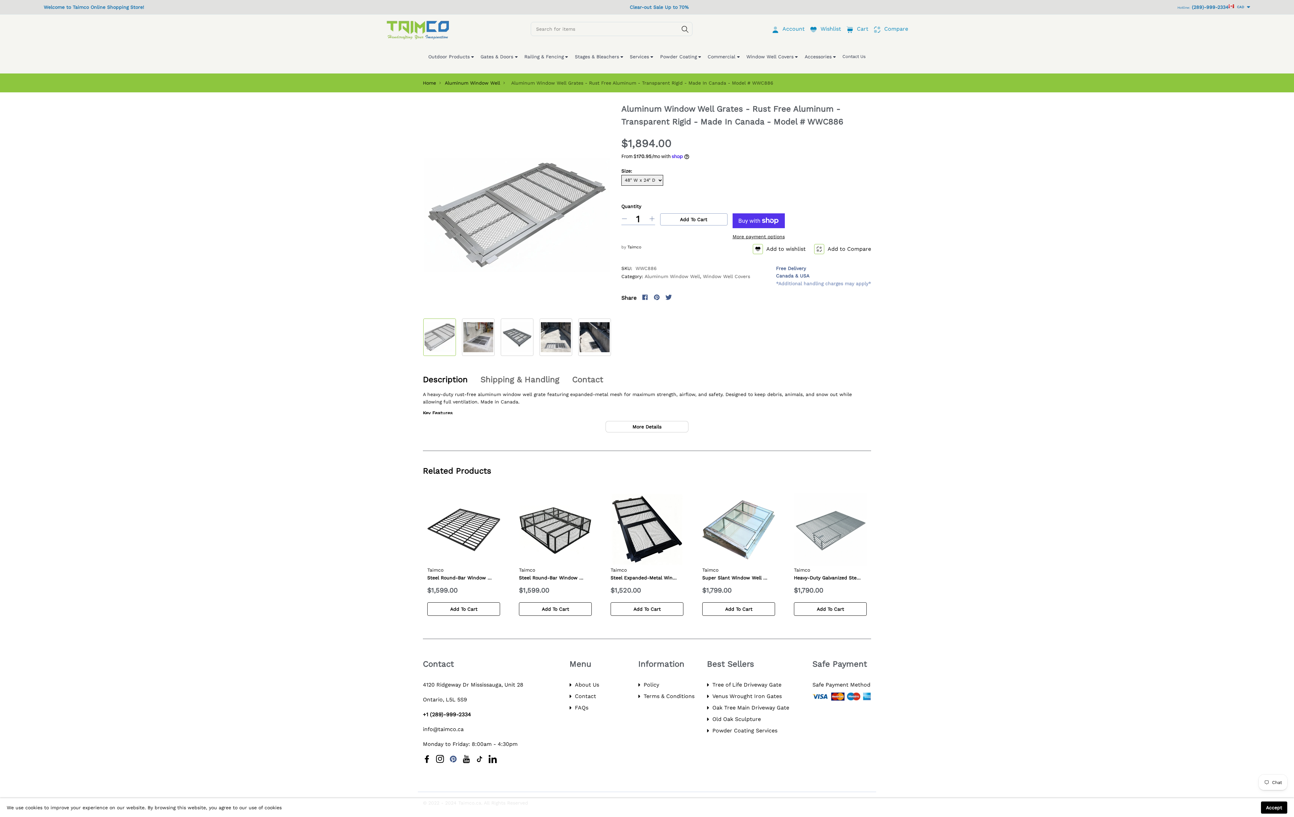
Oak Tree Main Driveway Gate (750, 707)
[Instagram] (680, 297)
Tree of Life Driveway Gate (746, 685)
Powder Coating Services (744, 730)
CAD (1239, 7)
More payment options (759, 236)
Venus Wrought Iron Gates (747, 696)
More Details (647, 426)
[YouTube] (466, 759)
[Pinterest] (656, 297)
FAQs (581, 707)
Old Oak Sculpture (736, 719)
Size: (626, 171)
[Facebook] (645, 297)
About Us (587, 685)
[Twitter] (668, 297)
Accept (1274, 807)
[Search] (685, 29)
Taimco (634, 247)
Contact (585, 696)
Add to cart (693, 219)
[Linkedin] (493, 759)
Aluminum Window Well (472, 83)
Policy (651, 685)
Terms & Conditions (669, 696)
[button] (611, 335)
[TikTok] (479, 759)
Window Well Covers (726, 276)
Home (429, 83)
